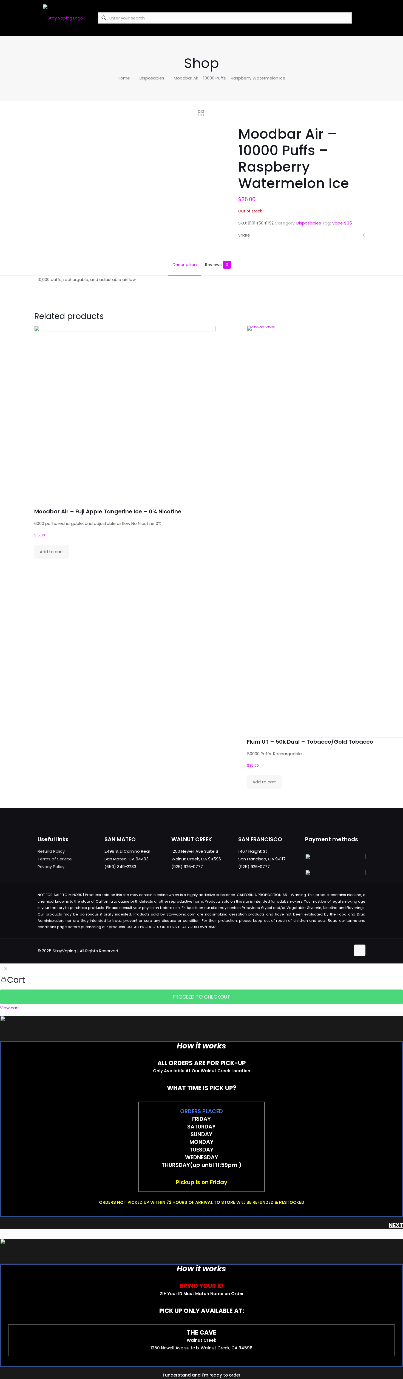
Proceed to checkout (201, 996)
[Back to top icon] (359, 950)
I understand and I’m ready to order (201, 1375)
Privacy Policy (51, 866)
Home (124, 78)
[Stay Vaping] (63, 18)
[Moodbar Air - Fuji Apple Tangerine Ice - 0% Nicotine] (125, 416)
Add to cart (51, 552)
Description (184, 265)
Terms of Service (55, 859)
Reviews (216, 265)
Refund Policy (51, 851)
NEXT (396, 1225)
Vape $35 (342, 223)
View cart (9, 1008)
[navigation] (201, 987)
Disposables (152, 78)
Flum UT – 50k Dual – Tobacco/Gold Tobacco (310, 742)
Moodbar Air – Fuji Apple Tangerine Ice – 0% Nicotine (107, 511)
